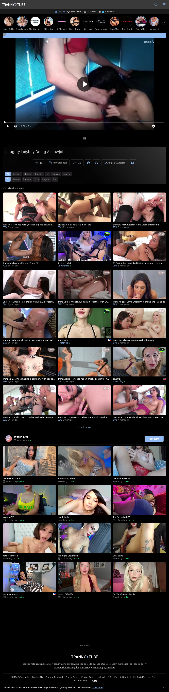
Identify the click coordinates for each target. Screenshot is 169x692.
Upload (101, 677)
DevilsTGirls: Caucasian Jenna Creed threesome (136, 225)
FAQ (109, 677)
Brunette (27, 179)
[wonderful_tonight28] (84, 464)
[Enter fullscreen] (161, 126)
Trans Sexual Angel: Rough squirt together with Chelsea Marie (83, 302)
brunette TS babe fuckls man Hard (74, 225)
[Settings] (154, 126)
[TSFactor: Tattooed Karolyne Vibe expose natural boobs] (29, 211)
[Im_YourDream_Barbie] (139, 580)
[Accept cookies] (163, 688)
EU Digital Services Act (144, 677)
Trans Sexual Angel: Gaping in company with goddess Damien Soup (28, 379)
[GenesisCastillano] (29, 464)
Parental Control (122, 677)
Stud (55, 179)
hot (47, 174)
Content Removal (54, 677)
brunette (38, 174)
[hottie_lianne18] (29, 541)
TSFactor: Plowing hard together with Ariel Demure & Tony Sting (29, 417)
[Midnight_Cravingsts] (84, 541)
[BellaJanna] (139, 541)
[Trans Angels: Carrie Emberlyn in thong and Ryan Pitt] (139, 288)
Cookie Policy (72, 677)
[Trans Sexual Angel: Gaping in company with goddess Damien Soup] (29, 365)
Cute (36, 179)
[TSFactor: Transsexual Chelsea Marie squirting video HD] (84, 403)
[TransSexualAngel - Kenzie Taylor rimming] (139, 326)
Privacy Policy (88, 677)
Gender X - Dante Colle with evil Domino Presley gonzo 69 (138, 417)
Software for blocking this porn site (71, 667)
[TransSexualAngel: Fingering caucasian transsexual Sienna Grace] (29, 326)
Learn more (97, 687)
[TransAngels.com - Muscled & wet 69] (29, 249)
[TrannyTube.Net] (13, 4)
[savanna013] (29, 503)
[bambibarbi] (84, 503)
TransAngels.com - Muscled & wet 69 (20, 263)
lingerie (66, 174)
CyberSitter (109, 667)
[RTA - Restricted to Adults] (94, 680)
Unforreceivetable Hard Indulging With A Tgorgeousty (28, 302)
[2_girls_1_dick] (84, 249)
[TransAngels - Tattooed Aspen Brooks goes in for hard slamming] (84, 365)
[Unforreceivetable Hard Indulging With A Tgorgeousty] (29, 288)
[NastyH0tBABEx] (84, 580)
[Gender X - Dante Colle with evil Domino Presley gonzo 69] (139, 403)
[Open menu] (164, 5)
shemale (17, 174)
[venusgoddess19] (139, 464)
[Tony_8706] (84, 326)
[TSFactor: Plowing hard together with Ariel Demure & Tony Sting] (29, 403)
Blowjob (16, 179)
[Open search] (156, 5)
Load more (84, 427)
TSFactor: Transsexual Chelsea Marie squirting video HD (83, 417)
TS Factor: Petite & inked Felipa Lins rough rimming (138, 263)
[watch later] (6, 196)
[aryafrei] (139, 365)
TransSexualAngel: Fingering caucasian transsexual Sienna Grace (29, 340)
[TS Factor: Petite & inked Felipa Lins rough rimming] (139, 249)
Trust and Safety (79, 680)
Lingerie (46, 179)
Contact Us (37, 677)
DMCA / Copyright (20, 677)
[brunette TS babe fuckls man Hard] (84, 211)
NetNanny (98, 667)
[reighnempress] (29, 580)
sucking (56, 174)
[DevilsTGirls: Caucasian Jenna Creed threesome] (139, 211)
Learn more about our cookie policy (129, 663)
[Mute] (15, 126)
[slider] (84, 122)
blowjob (27, 174)
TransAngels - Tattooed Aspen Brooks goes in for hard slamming (83, 379)
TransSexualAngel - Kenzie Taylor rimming (133, 340)
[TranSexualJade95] (139, 503)
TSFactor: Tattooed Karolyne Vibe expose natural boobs (28, 225)
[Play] (84, 84)
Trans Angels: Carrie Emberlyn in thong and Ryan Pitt (139, 302)
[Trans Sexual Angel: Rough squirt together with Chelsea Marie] (84, 288)
